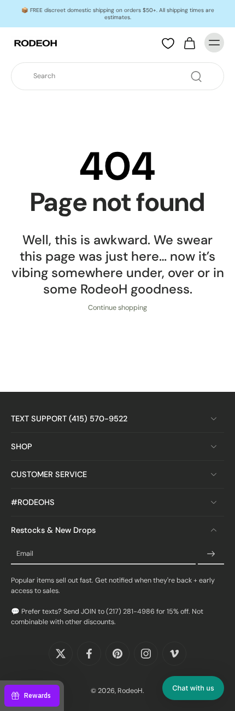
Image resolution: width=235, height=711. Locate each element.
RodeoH (130, 690)
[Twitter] (61, 654)
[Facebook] (89, 654)
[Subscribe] (211, 554)
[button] (193, 688)
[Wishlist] (168, 43)
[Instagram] (146, 654)
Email (24, 554)
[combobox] (120, 76)
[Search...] (196, 76)
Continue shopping (117, 307)
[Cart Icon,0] (189, 43)
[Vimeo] (174, 654)
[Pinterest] (117, 654)
